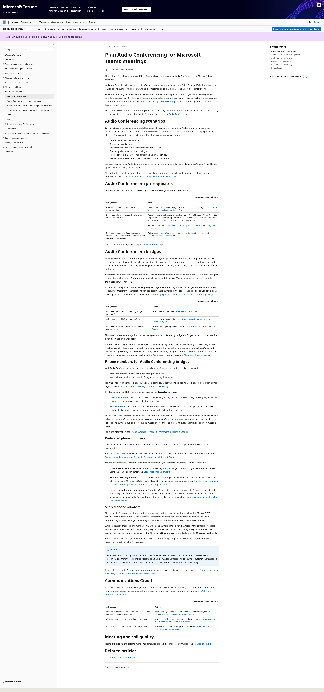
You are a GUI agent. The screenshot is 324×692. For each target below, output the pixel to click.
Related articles (278, 68)
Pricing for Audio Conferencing (147, 244)
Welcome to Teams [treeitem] (13, 55)
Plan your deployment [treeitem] (17, 96)
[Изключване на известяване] (319, 5)
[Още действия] (217, 47)
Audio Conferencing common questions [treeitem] (24, 101)
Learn (108, 46)
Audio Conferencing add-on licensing (157, 101)
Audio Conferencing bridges (283, 58)
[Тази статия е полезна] (303, 76)
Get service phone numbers (186, 311)
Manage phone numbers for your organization (144, 484)
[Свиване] (53, 44)
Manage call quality (202, 643)
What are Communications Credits (179, 233)
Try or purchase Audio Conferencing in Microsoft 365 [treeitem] (29, 105)
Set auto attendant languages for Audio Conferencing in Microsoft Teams (140, 457)
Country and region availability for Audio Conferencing (142, 386)
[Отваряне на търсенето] (310, 22)
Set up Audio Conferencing (175, 114)
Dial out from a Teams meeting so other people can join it (148, 176)
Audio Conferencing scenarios (284, 51)
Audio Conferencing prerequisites (285, 54)
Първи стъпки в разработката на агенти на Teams (296, 29)
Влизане (317, 22)
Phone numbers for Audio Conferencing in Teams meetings (159, 431)
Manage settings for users (196, 355)
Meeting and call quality (281, 64)
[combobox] (28, 49)
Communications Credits (158, 235)
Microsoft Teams (120, 46)
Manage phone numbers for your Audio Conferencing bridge (184, 294)
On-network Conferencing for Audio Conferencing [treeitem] (28, 110)
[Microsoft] (4, 22)
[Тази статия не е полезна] (306, 76)
